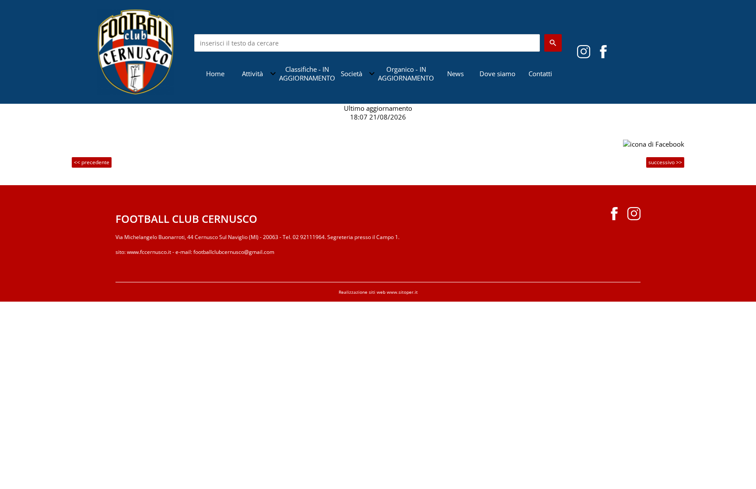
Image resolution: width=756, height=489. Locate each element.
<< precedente (91, 162)
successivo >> (665, 162)
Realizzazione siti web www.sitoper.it (378, 292)
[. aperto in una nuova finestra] (583, 51)
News (455, 73)
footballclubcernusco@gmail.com (233, 252)
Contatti (540, 73)
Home (215, 73)
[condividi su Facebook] (653, 143)
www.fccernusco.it (149, 252)
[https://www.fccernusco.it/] (136, 51)
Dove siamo (497, 73)
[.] (603, 51)
